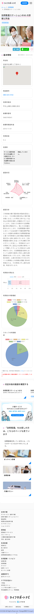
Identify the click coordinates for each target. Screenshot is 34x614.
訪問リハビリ (5, 568)
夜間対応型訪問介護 (7, 521)
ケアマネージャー (6, 524)
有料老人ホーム (5, 585)
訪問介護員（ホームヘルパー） (10, 517)
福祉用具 (3, 519)
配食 (2, 550)
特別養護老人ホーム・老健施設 (10, 590)
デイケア (3, 566)
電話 (17, 49)
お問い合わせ (9, 606)
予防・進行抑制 (5, 539)
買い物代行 (4, 548)
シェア (26, 49)
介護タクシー (5, 552)
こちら (22, 371)
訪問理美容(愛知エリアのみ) (9, 555)
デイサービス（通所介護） (9, 514)
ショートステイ (5, 526)
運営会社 (18, 606)
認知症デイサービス (7, 532)
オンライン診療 (5, 570)
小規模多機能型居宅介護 (8, 537)
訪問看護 (3, 563)
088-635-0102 (8, 95)
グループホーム (5, 534)
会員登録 (24, 3)
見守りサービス (5, 576)
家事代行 (3, 545)
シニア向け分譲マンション (9, 587)
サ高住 (3, 583)
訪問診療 (3, 561)
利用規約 (26, 606)
